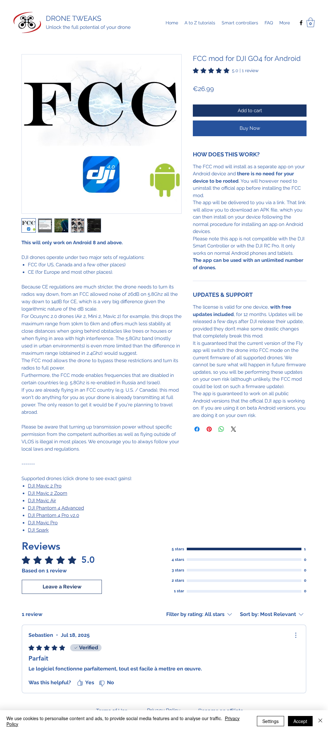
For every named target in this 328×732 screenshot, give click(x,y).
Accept (300, 721)
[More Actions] (295, 635)
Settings (270, 721)
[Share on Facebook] (197, 429)
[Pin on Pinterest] (209, 429)
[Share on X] (233, 429)
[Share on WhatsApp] (221, 429)
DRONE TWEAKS (73, 18)
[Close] (320, 721)
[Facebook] (301, 23)
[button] (311, 22)
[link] (225, 70)
